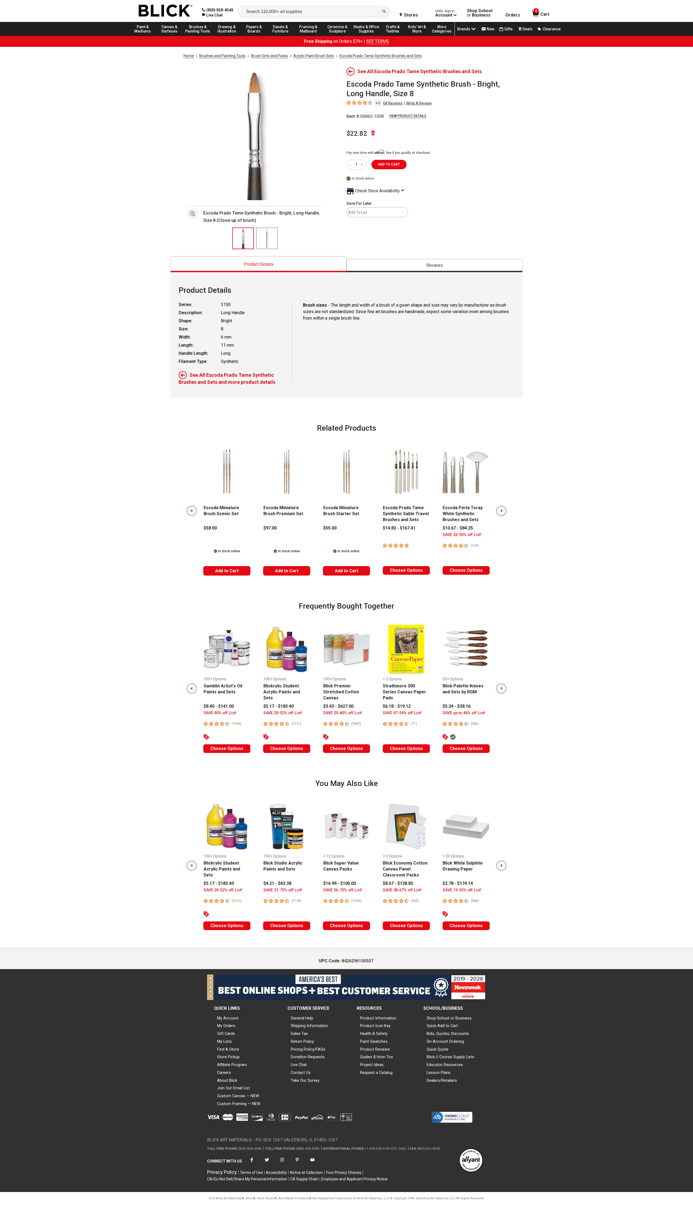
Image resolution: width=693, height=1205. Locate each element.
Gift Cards (226, 1033)
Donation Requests (308, 1056)
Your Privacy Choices (343, 1172)
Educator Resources (445, 1064)
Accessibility (276, 1172)
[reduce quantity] (351, 164)
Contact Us (300, 1072)
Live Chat (299, 1064)
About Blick (227, 1080)
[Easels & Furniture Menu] (281, 35)
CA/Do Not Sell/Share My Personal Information (247, 1179)
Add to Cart (226, 570)
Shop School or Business (449, 1018)
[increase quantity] (362, 164)
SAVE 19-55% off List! (462, 890)
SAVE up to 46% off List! (464, 713)
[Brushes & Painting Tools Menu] (198, 35)
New (490, 29)
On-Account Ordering (445, 1041)
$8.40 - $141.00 (219, 706)
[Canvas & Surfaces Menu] (170, 35)
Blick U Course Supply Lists (450, 1056)
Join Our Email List (233, 1088)
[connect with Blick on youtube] (312, 1163)
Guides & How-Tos (376, 1056)
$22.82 (356, 133)
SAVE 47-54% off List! (402, 713)
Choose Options (406, 570)
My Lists (224, 1041)
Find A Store (228, 1049)
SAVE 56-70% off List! (342, 890)
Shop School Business (479, 13)
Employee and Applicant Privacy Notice (354, 1179)
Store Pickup (228, 1056)
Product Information (378, 1018)
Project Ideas (372, 1064)
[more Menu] (442, 35)
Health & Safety (374, 1033)
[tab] (258, 264)
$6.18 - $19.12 (397, 706)
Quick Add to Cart (442, 1025)
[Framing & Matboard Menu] (308, 35)
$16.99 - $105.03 (339, 883)
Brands (463, 29)
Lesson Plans (438, 1072)
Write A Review (419, 103)
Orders (512, 15)
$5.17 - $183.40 (278, 706)
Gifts (508, 29)
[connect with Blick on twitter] (266, 1163)
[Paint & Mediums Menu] (144, 35)
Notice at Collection (306, 1172)
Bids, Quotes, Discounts (448, 1033)
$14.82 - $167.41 (399, 528)
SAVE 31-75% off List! (282, 890)
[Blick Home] (166, 11)
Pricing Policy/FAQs (308, 1049)
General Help (302, 1018)
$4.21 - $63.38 (277, 883)
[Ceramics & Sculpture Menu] (337, 35)
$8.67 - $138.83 (398, 883)
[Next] (501, 510)
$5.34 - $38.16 (456, 706)
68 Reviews (393, 103)
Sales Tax (299, 1033)
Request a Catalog (376, 1072)
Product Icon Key (375, 1025)
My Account (227, 1018)
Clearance (551, 29)
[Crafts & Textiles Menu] (395, 35)
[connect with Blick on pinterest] (297, 1163)
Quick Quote (437, 1049)
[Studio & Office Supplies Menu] (366, 35)
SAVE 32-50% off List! (462, 534)
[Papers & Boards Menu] (256, 35)
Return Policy (302, 1041)
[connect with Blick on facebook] (251, 1163)
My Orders (226, 1025)
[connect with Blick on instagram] (282, 1163)
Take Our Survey (305, 1080)
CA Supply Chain (304, 1179)
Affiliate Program (232, 1064)
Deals (527, 29)
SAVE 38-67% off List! (402, 890)
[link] (212, 15)
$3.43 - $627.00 (338, 706)
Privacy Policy (222, 1172)
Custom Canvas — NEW (238, 1095)
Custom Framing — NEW (238, 1103)
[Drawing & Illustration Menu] (227, 35)
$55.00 (329, 528)
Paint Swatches (374, 1041)
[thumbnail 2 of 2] (267, 238)
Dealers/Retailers (442, 1080)
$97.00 (270, 528)
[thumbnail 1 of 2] (243, 238)
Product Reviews (375, 1049)
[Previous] (191, 510)
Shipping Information (309, 1025)
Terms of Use (251, 1172)
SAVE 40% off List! (220, 713)
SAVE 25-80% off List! (342, 713)
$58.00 (210, 528)
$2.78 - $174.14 (458, 883)
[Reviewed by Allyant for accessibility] (471, 1160)
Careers (224, 1072)
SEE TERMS (377, 41)
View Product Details (407, 116)
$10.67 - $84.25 (458, 528)
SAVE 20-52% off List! (282, 713)
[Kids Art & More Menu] (419, 35)
